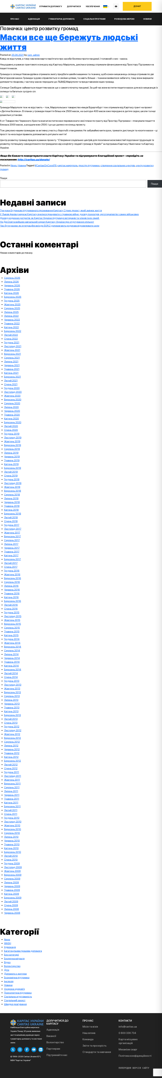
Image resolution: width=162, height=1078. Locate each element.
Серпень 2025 (12, 308)
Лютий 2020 (11, 426)
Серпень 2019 (12, 448)
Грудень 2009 (12, 863)
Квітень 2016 (11, 597)
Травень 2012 (11, 753)
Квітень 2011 (11, 802)
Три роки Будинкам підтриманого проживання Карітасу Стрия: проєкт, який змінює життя (51, 210)
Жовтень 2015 (12, 620)
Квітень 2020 (11, 418)
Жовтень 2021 (12, 350)
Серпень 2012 (12, 741)
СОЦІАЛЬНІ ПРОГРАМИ (94, 19)
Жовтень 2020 (12, 395)
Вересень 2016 (12, 578)
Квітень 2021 (11, 372)
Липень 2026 (11, 281)
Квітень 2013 (11, 711)
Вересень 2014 (12, 646)
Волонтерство (12, 966)
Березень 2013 (12, 715)
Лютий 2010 (11, 855)
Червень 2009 (12, 886)
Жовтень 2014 (12, 642)
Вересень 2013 (12, 692)
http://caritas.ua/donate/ (34, 159)
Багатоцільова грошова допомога (23, 950)
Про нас (14, 19)
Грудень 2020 (12, 388)
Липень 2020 (11, 407)
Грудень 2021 (11, 342)
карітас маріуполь (67, 165)
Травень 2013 (11, 707)
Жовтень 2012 (12, 734)
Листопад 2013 (12, 684)
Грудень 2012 (11, 726)
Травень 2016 (11, 593)
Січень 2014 (11, 677)
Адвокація (10, 947)
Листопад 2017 (12, 528)
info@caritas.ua (128, 1026)
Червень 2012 (12, 749)
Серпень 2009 (12, 878)
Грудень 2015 (11, 612)
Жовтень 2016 (12, 574)
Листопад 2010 (12, 821)
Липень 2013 (11, 699)
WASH (7, 943)
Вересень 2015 (12, 623)
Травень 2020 (12, 414)
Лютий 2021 (11, 380)
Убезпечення (93, 6)
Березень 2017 (12, 559)
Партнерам (53, 1048)
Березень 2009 (12, 897)
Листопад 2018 (12, 483)
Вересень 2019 (12, 445)
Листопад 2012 (12, 730)
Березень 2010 (12, 852)
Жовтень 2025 (12, 304)
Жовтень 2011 (12, 779)
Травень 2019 (11, 460)
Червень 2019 (12, 456)
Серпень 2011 (11, 787)
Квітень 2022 (11, 327)
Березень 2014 (12, 669)
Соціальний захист (14, 1000)
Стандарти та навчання (97, 1052)
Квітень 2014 (11, 665)
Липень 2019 (11, 452)
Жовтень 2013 (12, 688)
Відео (7, 962)
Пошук (3, 178)
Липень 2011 (11, 791)
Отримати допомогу (50, 6)
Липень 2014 (11, 654)
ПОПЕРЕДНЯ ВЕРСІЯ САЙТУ (134, 1068)
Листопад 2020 (13, 391)
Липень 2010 (11, 836)
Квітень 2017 (11, 555)
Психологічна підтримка (18, 992)
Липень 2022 (11, 315)
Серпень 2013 (12, 696)
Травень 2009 (12, 890)
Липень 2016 (11, 585)
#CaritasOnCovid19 (45, 165)
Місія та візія (90, 1026)
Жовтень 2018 (12, 486)
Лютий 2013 (11, 718)
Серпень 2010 (12, 833)
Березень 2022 (12, 331)
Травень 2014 (12, 661)
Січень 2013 (10, 722)
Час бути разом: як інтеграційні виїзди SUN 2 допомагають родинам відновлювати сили (49, 225)
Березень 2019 (12, 467)
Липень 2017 (11, 544)
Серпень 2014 (12, 650)
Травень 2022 (12, 323)
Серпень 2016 (12, 582)
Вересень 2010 (12, 829)
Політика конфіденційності (135, 1055)
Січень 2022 (11, 338)
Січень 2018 (11, 521)
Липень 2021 (11, 361)
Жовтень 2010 (12, 825)
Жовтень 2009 (12, 871)
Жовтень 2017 (12, 532)
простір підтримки (89, 165)
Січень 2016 (11, 608)
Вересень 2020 (12, 399)
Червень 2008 (12, 912)
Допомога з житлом (15, 973)
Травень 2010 (11, 844)
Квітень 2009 (11, 893)
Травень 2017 (11, 551)
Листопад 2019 (12, 437)
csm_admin (33, 54)
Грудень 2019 (11, 433)
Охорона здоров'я (14, 988)
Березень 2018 (12, 513)
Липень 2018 (11, 498)
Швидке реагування (15, 1004)
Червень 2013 (12, 703)
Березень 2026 (12, 296)
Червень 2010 (12, 840)
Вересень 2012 (12, 737)
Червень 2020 (12, 410)
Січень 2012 (10, 768)
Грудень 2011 (11, 772)
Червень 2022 (12, 319)
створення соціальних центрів (117, 165)
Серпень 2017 (12, 540)
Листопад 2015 (12, 616)
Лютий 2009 (11, 901)
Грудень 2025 (11, 300)
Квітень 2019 (11, 464)
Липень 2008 (11, 909)
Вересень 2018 (12, 490)
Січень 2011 (10, 814)
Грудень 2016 (11, 570)
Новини (147, 19)
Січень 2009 (11, 905)
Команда (88, 1039)
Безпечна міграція (14, 958)
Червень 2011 (11, 794)
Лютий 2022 (11, 334)
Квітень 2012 (11, 756)
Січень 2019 (11, 475)
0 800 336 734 (127, 1033)
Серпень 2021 (12, 357)
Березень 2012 (12, 760)
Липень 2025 (11, 312)
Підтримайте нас (56, 1055)
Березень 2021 (12, 376)
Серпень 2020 (12, 403)
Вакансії (51, 1036)
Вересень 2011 (12, 783)
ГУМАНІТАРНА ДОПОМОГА (62, 19)
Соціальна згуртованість (18, 996)
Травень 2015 (11, 631)
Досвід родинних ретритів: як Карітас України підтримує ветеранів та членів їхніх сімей (49, 218)
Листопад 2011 (12, 775)
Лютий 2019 (11, 471)
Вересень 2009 (12, 874)
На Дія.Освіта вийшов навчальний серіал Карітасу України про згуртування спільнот (47, 221)
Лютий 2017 (11, 563)
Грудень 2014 (11, 639)
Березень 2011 (12, 806)
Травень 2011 (11, 798)
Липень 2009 (11, 882)
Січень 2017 (10, 566)
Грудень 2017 (11, 525)
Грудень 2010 (11, 817)
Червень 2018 (12, 502)
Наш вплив (89, 1033)
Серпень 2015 (12, 627)
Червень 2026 (12, 285)
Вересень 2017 (12, 536)
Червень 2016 (12, 589)
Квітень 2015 (11, 635)
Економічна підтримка (16, 977)
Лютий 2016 (11, 604)
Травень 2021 (11, 369)
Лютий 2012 (11, 764)
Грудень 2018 (11, 479)
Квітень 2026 (11, 293)
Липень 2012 (11, 745)
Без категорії (11, 954)
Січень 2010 (11, 859)
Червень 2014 (12, 658)
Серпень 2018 (12, 494)
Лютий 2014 (11, 673)
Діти (6, 969)
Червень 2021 (12, 365)
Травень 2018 (11, 506)
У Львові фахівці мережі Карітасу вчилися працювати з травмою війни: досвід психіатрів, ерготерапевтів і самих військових (69, 214)
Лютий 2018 (11, 517)
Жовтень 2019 (12, 441)
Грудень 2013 (11, 680)
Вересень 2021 (12, 353)
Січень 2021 (10, 384)
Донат (137, 6)
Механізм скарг (128, 1049)
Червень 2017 (12, 547)
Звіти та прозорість (94, 1045)
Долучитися (74, 6)
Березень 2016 (12, 601)
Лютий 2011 (10, 810)
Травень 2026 (12, 289)
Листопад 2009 (13, 867)
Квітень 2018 (11, 509)
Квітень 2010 (11, 848)
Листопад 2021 (12, 346)
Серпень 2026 (12, 277)
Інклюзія (8, 981)
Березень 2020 (12, 422)
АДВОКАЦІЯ (34, 19)
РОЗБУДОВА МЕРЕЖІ (124, 19)
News (14, 165)
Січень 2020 (11, 429)
